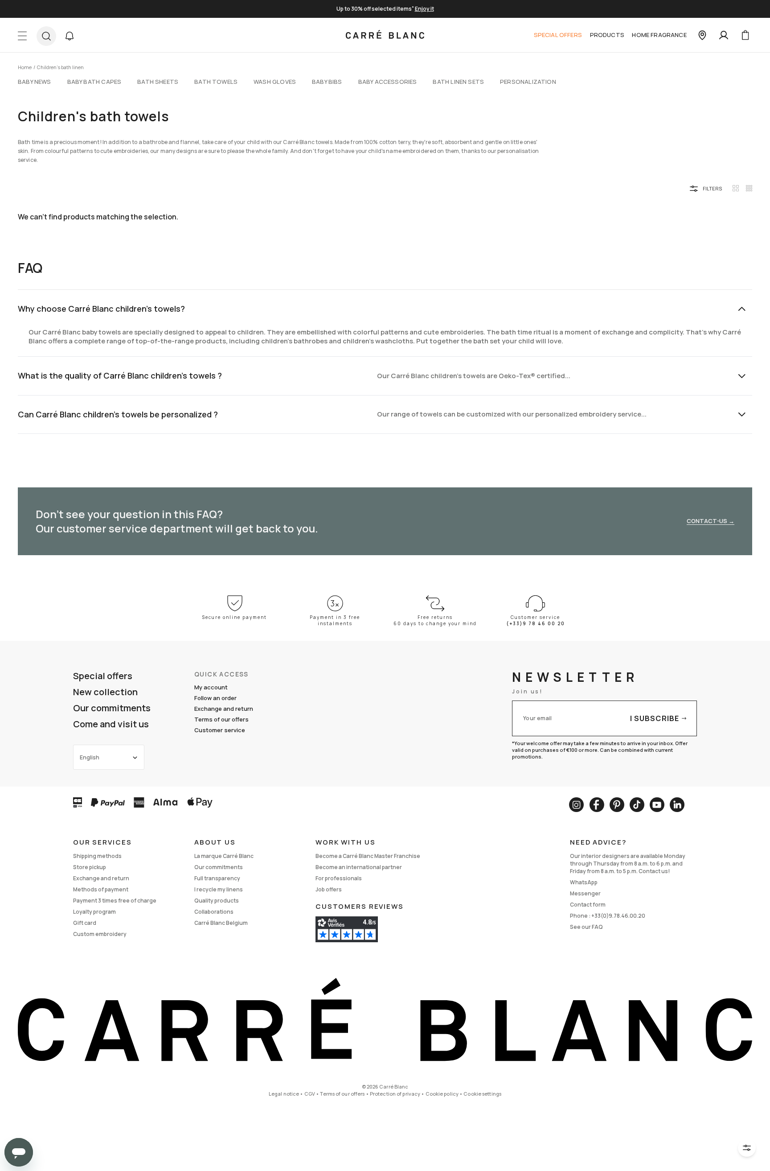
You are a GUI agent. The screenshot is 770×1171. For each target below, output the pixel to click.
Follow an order (215, 698)
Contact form (588, 904)
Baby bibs (327, 82)
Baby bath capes (94, 82)
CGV (309, 1093)
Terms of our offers (221, 719)
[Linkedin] (677, 804)
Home (25, 67)
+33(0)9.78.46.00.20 (618, 915)
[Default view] (736, 188)
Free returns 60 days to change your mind (435, 620)
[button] (69, 36)
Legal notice (284, 1093)
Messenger (585, 893)
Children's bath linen (60, 67)
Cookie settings (482, 1093)
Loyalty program (94, 911)
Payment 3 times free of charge (114, 900)
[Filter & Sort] (747, 1148)
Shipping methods (97, 856)
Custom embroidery (100, 934)
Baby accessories (387, 82)
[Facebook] (596, 804)
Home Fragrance (659, 35)
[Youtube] (657, 804)
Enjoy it (424, 8)
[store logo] (385, 35)
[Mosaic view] (749, 188)
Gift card (84, 923)
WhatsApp (584, 882)
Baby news (34, 82)
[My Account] (724, 35)
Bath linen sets (458, 82)
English (89, 757)
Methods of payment (100, 889)
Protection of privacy (395, 1093)
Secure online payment (234, 617)
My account (211, 687)
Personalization (528, 82)
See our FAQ (586, 927)
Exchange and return (223, 709)
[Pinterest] (617, 804)
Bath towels (216, 82)
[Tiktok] (637, 804)
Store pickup (89, 867)
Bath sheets (157, 82)
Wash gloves (275, 82)
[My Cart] (745, 35)
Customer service (219, 730)
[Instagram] (576, 804)
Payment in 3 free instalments (335, 620)
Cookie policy (442, 1093)
